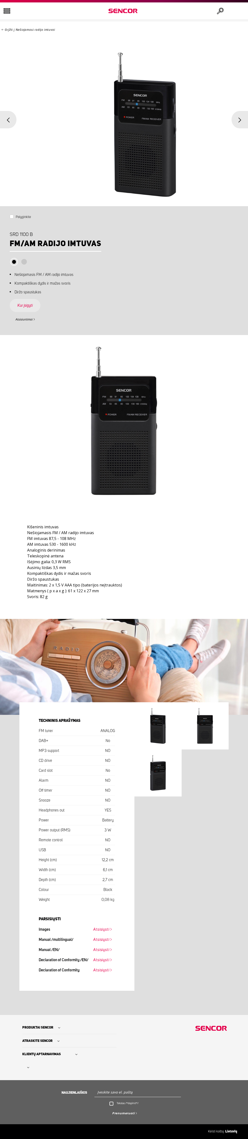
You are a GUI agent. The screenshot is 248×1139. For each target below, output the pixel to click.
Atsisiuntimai (24, 319)
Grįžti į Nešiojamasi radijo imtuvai (30, 29)
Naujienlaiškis (74, 1092)
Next (240, 119)
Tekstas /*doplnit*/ (128, 1103)
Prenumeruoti (123, 1113)
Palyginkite (23, 217)
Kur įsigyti (25, 305)
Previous (8, 119)
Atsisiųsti (101, 929)
